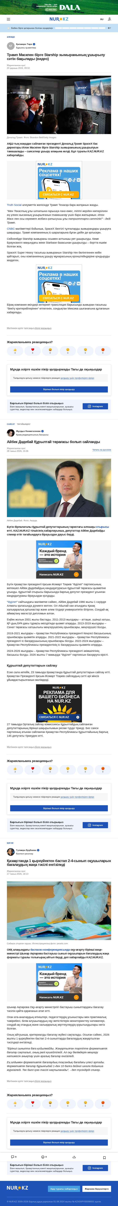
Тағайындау (23, 424)
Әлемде (11, 37)
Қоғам (10, 843)
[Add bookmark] (104, 1157)
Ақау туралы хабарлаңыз (64, 1189)
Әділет (12, 601)
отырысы (102, 526)
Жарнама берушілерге (97, 1189)
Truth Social (14, 205)
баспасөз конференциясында (50, 949)
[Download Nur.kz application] (59, 7)
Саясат (11, 424)
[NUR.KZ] (59, 19)
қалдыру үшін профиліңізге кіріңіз (77, 378)
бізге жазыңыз (43, 328)
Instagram (97, 406)
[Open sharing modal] (74, 1157)
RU (101, 19)
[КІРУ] (109, 19)
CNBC (11, 228)
